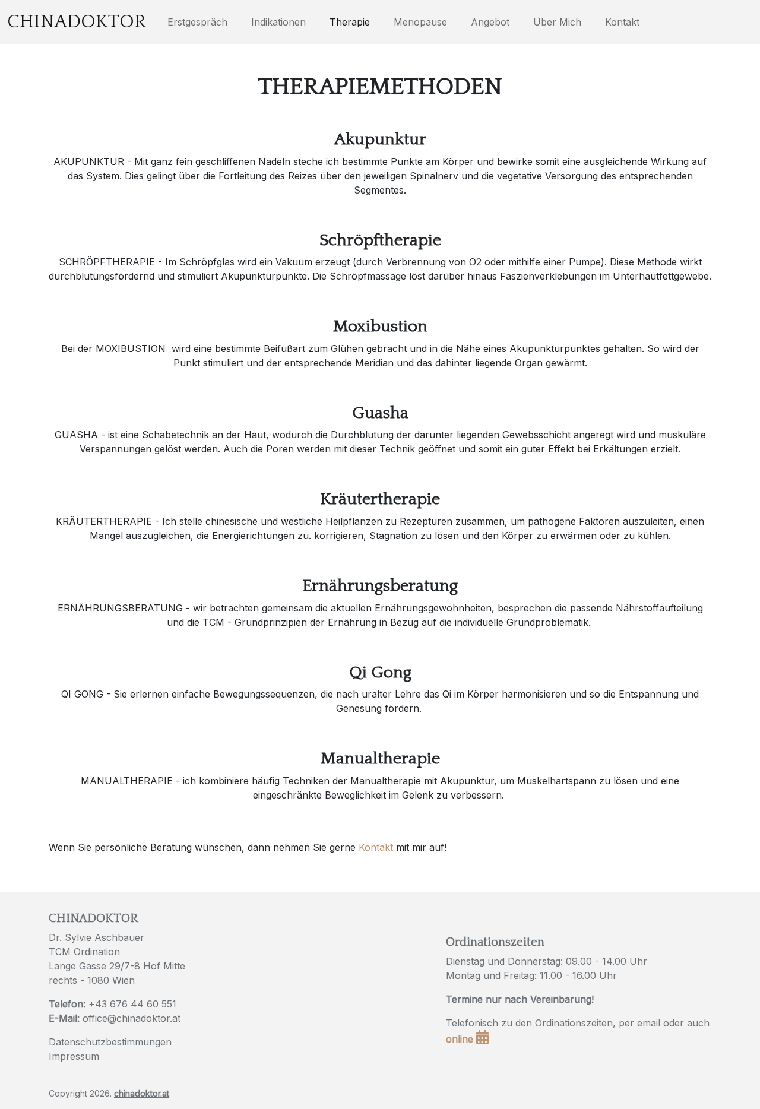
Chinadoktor (76, 21)
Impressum (74, 1056)
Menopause (420, 22)
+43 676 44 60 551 (132, 1004)
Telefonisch (472, 1023)
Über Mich (557, 22)
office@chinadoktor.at (131, 1018)
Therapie (350, 22)
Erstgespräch (197, 22)
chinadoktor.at (141, 1093)
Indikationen (278, 22)
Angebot (490, 22)
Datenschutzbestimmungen (110, 1042)
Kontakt (622, 22)
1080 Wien (111, 980)
